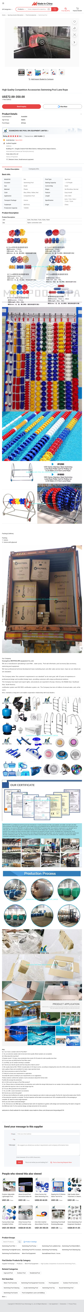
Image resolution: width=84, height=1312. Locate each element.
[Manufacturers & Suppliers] (42, 4)
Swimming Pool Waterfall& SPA (72, 1246)
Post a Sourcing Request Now (61, 1162)
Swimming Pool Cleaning (11, 1288)
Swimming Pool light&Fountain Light (14, 1250)
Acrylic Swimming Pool (31, 1288)
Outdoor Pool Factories (70, 1283)
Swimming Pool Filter (8, 1246)
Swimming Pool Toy (48, 1288)
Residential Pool (35, 1273)
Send (19, 1162)
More (4, 1297)
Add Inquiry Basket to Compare (42, 79)
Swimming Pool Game (11, 1293)
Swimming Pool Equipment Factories (32, 1283)
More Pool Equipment (29, 1253)
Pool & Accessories (31, 15)
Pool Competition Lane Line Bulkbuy (33, 1293)
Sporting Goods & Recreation (15, 15)
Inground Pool (8, 1273)
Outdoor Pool (21, 1273)
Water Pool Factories (10, 1283)
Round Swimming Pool (66, 1288)
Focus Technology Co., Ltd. (28, 1304)
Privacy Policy (72, 1304)
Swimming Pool (42, 15)
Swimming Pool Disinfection (11, 1253)
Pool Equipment (54, 1283)
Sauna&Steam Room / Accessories (53, 1253)
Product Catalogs (31, 1242)
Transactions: (34, 136)
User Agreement (53, 1304)
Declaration (63, 1304)
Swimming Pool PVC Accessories (32, 1250)
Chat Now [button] (63, 107)
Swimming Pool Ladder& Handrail (53, 1246)
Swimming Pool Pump (29, 1246)
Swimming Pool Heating (49, 1250)
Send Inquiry (21, 106)
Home (3, 15)
